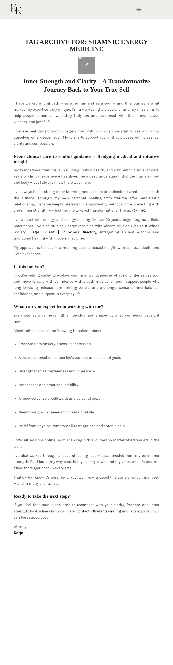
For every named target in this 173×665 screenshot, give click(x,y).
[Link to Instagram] (155, 9)
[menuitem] (139, 9)
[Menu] (139, 9)
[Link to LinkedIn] (159, 9)
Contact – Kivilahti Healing (99, 511)
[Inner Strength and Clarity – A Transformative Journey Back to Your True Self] (86, 65)
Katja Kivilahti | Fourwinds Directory (63, 232)
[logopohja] (31, 9)
